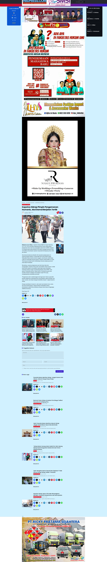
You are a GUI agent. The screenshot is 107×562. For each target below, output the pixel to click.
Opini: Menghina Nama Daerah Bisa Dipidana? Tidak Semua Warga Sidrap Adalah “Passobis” (42, 344)
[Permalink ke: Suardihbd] (23, 213)
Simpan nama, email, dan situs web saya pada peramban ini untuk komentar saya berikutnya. (42, 368)
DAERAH (24, 326)
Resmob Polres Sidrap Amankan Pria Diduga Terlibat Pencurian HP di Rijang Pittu (41, 330)
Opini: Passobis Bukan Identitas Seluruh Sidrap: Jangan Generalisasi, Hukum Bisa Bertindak (56, 330)
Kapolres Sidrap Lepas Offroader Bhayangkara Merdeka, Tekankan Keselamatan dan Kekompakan (55, 344)
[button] (81, 2)
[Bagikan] (62, 213)
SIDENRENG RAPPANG (26, 204)
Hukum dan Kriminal (54, 326)
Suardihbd (26, 212)
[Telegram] (60, 314)
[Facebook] (55, 314)
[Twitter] (58, 314)
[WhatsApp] (62, 314)
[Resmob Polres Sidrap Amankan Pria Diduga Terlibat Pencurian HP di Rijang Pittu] (42, 323)
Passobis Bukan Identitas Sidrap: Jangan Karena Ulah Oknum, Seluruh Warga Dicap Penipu (28, 330)
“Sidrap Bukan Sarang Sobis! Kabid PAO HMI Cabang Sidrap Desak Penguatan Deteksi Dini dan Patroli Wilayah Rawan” (28, 344)
